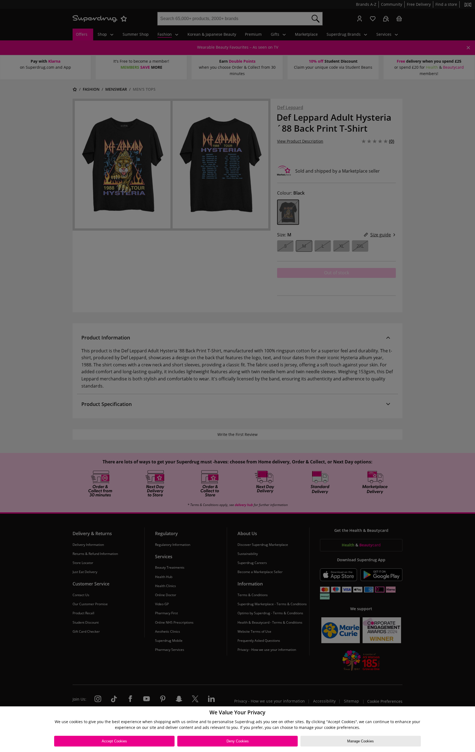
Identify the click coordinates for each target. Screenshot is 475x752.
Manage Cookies (360, 741)
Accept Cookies (114, 741)
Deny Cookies (238, 741)
